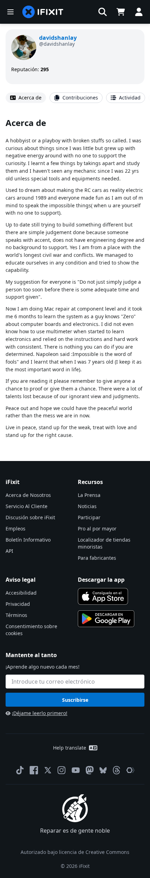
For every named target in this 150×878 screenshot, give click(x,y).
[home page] (42, 12)
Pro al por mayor (97, 528)
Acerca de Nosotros (28, 495)
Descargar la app (101, 579)
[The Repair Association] (130, 770)
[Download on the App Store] (103, 596)
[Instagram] (62, 770)
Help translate (69, 747)
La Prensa (89, 495)
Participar (89, 517)
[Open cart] (121, 12)
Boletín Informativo (28, 539)
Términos (16, 615)
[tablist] (75, 98)
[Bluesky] (103, 770)
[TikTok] (20, 770)
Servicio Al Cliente (26, 506)
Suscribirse (75, 700)
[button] (103, 12)
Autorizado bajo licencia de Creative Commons (75, 852)
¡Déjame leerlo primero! (39, 713)
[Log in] (139, 12)
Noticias (87, 506)
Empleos (15, 528)
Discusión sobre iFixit (30, 517)
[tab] (26, 97)
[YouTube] (76, 770)
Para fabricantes (97, 558)
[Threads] (116, 770)
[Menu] (10, 12)
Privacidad (18, 604)
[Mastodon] (89, 770)
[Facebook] (34, 770)
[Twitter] (48, 770)
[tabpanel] (75, 278)
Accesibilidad (21, 592)
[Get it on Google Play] (106, 618)
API (9, 551)
